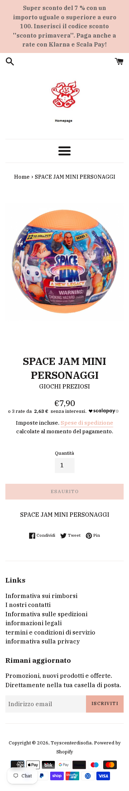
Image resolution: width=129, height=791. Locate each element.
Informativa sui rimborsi (41, 595)
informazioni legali (33, 623)
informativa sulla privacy (42, 641)
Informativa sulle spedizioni (46, 614)
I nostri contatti (28, 604)
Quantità (64, 453)
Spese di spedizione (87, 422)
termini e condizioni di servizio (50, 632)
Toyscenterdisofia (71, 743)
